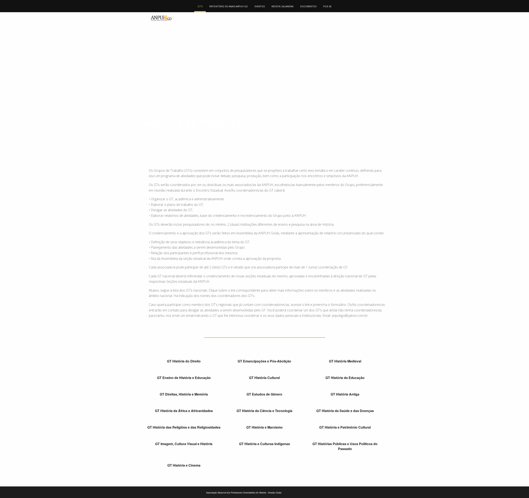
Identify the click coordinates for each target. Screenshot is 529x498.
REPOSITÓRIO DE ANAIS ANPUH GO (228, 6)
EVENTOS (260, 6)
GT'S (200, 6)
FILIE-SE (327, 6)
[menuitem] (200, 6)
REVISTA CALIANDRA (282, 6)
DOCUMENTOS (308, 6)
